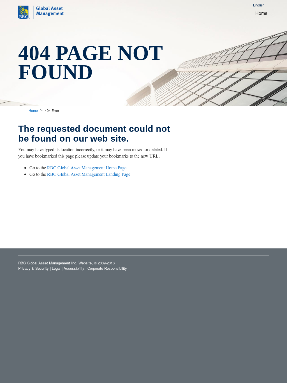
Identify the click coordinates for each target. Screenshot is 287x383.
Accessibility (74, 268)
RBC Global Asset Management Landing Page (88, 174)
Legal (56, 268)
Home (261, 13)
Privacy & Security (33, 268)
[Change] (20, 110)
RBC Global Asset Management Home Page (86, 167)
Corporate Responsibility (107, 268)
